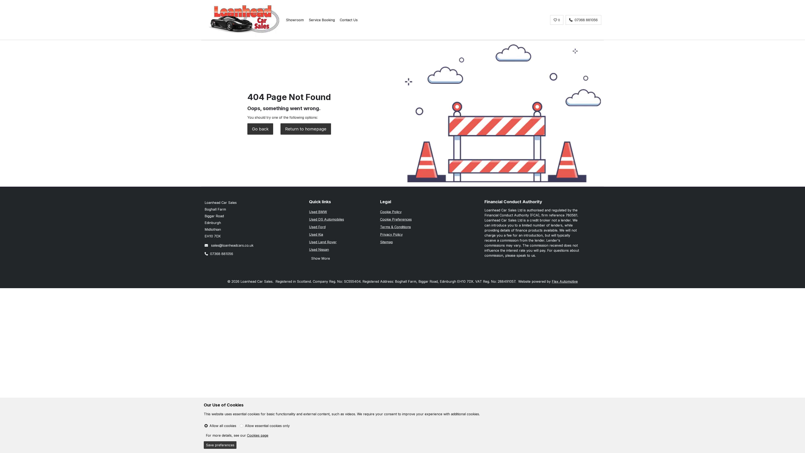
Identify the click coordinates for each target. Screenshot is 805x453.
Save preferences (220, 445)
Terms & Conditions (395, 227)
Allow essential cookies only (267, 426)
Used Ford (317, 227)
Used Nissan (319, 249)
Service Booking (322, 20)
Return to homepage (305, 128)
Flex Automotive (565, 281)
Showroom (295, 20)
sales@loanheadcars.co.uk (231, 245)
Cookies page (257, 435)
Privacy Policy (391, 234)
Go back (260, 128)
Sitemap (386, 242)
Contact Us (349, 20)
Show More (320, 258)
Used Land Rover (323, 242)
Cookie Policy (391, 212)
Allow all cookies (222, 426)
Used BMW (318, 212)
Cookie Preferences (396, 219)
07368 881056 (586, 20)
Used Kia (316, 234)
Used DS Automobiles (326, 219)
